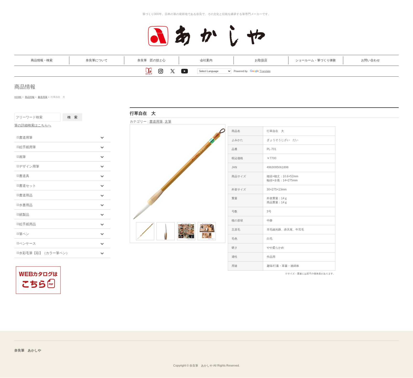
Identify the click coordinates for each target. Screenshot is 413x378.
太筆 (168, 121)
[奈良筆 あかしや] (206, 46)
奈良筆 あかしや (201, 365)
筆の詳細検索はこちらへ (32, 125)
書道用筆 (156, 121)
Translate (265, 71)
